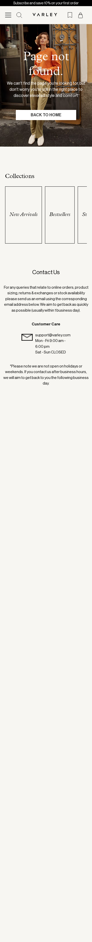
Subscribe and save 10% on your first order (46, 3)
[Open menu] (8, 15)
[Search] (19, 15)
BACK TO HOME (46, 114)
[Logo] (46, 15)
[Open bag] (80, 15)
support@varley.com (53, 335)
